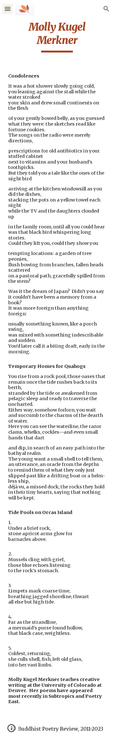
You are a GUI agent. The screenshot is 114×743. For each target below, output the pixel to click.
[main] (57, 36)
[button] (7, 8)
